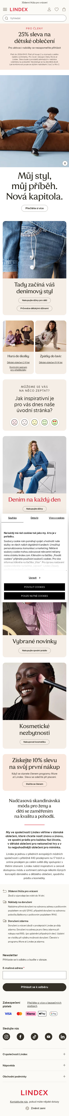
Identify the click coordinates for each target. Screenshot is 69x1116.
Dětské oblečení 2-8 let (18, 362)
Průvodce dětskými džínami (34, 308)
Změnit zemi (38, 1108)
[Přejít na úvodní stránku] (19, 9)
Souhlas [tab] (12, 517)
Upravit (33, 577)
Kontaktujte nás (19, 1101)
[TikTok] (34, 1036)
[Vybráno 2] (24, 422)
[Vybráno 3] (34, 422)
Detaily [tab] (34, 517)
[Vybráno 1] (14, 422)
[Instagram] (6, 1036)
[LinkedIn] (62, 1036)
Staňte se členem (34, 784)
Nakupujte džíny (34, 508)
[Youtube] (48, 1036)
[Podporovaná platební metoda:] (34, 1014)
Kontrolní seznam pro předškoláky (18, 368)
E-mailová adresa (13, 968)
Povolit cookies (34, 587)
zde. (42, 569)
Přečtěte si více (34, 208)
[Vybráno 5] (54, 422)
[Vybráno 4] (44, 422)
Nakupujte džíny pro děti (34, 300)
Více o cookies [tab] (56, 517)
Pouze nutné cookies (34, 595)
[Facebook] (20, 1036)
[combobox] (34, 18)
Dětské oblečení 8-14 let (50, 362)
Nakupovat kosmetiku (34, 741)
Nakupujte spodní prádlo (34, 650)
